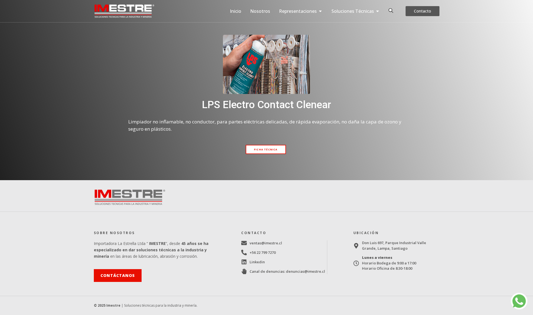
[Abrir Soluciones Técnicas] (377, 11)
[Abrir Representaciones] (320, 11)
